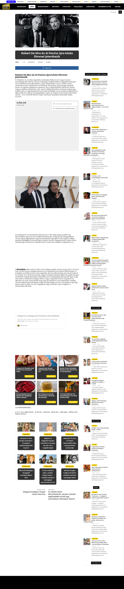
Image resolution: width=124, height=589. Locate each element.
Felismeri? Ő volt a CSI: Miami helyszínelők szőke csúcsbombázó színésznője (100, 542)
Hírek (32, 7)
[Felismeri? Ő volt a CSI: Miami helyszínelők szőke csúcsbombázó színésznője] (69, 431)
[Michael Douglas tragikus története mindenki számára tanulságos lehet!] (69, 463)
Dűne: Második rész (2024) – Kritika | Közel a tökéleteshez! (100, 469)
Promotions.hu (24, 407)
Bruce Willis (21, 1)
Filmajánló (78, 7)
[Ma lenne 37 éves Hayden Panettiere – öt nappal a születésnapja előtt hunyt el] (26, 431)
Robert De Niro (20, 414)
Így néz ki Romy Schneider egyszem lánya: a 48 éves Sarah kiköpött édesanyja (99, 82)
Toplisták (66, 7)
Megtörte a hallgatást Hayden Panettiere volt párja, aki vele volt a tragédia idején (95, 519)
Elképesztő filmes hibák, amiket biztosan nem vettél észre (100, 287)
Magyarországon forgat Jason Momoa (34, 493)
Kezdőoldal (21, 7)
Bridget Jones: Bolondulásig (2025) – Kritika (100, 428)
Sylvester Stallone (106, 1)
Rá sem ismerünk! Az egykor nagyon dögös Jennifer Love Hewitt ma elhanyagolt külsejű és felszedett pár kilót (96, 262)
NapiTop (95, 1)
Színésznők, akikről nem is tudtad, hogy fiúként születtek (99, 131)
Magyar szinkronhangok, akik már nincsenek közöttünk (99, 402)
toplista (117, 1)
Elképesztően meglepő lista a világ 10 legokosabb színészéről (100, 239)
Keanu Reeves (77, 1)
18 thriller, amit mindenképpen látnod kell (100, 176)
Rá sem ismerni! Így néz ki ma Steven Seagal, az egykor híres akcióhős (99, 217)
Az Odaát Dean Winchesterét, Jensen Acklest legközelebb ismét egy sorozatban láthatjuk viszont (62, 495)
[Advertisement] (47, 163)
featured (54, 1)
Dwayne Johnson (33, 1)
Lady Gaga (63, 412)
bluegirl (32, 62)
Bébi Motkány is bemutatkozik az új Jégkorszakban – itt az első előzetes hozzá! (96, 106)
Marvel (87, 1)
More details (29, 376)
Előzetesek (44, 1)
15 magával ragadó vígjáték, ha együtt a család (98, 382)
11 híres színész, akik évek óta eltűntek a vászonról (99, 362)
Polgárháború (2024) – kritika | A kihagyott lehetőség (98, 448)
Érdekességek (43, 7)
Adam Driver (29, 412)
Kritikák (55, 7)
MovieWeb (21, 269)
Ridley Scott (73, 412)
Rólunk (117, 7)
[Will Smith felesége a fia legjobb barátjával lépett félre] (26, 463)
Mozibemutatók (105, 7)
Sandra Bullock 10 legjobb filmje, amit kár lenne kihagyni (99, 196)
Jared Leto (55, 412)
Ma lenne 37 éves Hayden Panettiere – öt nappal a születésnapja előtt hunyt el (100, 496)
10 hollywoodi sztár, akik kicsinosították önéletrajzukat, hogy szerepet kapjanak (95, 317)
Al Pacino (26, 240)
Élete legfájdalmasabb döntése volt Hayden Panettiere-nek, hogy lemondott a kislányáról (95, 152)
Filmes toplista (65, 1)
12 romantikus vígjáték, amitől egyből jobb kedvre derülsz (99, 340)
